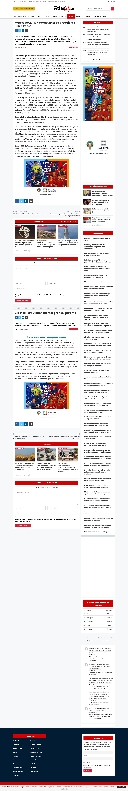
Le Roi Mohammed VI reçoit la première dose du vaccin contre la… (97, 261)
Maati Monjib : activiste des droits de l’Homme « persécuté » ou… (98, 309)
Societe (15, 760)
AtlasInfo (87, 762)
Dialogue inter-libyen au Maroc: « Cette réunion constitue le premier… (98, 325)
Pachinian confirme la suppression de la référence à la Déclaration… (98, 29)
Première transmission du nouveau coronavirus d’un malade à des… (97, 526)
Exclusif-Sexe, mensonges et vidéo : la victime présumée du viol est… (98, 385)
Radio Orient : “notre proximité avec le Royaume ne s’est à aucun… (98, 288)
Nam (90, 648)
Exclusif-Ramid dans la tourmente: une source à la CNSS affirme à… (97, 431)
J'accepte (121, 787)
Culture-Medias (73, 47)
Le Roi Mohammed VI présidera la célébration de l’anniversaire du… (102, 211)
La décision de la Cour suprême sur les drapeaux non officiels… (97, 480)
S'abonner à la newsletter (24, 9)
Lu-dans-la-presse (36, 752)
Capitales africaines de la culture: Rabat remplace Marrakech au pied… (98, 506)
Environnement (52, 1)
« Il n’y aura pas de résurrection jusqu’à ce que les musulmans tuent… (96, 317)
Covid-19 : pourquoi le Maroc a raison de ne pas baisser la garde (98, 411)
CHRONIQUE (34, 771)
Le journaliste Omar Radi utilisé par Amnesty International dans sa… (97, 405)
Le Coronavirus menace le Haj (95, 532)
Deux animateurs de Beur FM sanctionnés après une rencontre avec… (97, 269)
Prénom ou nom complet (90, 749)
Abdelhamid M (93, 664)
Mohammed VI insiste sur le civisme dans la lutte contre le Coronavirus (97, 358)
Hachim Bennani (94, 708)
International (40, 16)
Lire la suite (64, 789)
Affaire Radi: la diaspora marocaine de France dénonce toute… (97, 351)
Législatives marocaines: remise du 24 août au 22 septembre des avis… (101, 220)
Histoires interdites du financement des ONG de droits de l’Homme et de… (98, 391)
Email (85, 756)
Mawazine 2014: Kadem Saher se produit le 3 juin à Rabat (64, 437)
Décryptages (22, 1)
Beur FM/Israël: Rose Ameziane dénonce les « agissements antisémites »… (95, 247)
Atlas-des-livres (35, 756)
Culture (70, 16)
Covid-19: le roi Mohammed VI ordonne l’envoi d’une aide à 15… (96, 444)
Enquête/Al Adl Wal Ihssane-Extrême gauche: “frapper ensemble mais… (98, 331)
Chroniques (31, 1)
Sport (104, 16)
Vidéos (87, 16)
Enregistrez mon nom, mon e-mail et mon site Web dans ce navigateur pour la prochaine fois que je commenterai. (45, 296)
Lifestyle (96, 16)
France (30, 16)
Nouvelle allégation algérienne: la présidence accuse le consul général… (97, 472)
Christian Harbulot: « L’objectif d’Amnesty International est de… (96, 398)
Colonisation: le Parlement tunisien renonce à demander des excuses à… (98, 458)
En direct (18, 226)
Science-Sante (18, 771)
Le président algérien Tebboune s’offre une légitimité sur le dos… (96, 486)
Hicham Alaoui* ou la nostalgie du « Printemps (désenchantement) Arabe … (97, 295)
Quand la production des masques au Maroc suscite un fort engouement (98, 464)
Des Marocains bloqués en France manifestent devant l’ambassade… (97, 451)
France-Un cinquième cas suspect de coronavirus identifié (98, 519)
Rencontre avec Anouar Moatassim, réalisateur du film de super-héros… (98, 345)
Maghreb (21, 16)
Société (61, 16)
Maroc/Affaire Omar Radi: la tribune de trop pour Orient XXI (98, 365)
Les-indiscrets (35, 760)
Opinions (16, 775)
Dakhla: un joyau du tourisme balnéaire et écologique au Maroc (65, 215)
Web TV (32, 764)
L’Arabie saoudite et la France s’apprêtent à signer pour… (100, 202)
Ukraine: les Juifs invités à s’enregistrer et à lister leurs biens (28, 437)
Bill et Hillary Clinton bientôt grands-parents (29, 214)
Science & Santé (41, 1)
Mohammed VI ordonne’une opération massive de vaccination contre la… (98, 303)
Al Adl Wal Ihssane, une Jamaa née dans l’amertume (97, 338)
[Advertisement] (98, 566)
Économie (52, 16)
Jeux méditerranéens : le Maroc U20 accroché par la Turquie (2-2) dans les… (98, 52)
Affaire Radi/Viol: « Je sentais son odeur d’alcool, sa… (96, 371)
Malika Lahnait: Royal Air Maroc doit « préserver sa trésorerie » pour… (97, 493)
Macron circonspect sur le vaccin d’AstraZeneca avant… (96, 254)
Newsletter (61, 1)
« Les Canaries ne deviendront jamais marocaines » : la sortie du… (102, 193)
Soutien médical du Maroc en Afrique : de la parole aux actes (98, 418)
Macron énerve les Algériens (95, 282)
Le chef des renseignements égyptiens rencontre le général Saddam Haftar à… (98, 44)
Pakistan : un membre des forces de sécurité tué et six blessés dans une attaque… (98, 37)
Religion (79, 16)
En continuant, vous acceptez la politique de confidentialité (96, 766)
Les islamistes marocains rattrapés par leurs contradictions (97, 276)
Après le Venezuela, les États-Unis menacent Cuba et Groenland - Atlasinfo (99, 694)
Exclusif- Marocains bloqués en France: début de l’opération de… (96, 424)
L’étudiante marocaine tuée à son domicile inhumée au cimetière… (97, 500)
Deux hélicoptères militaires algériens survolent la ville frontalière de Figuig (100, 650)
